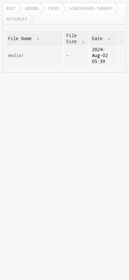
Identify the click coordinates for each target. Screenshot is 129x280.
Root (11, 8)
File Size (71, 38)
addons (32, 8)
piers (54, 8)
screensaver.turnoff (91, 8)
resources (16, 19)
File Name (20, 38)
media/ (16, 55)
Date (97, 38)
